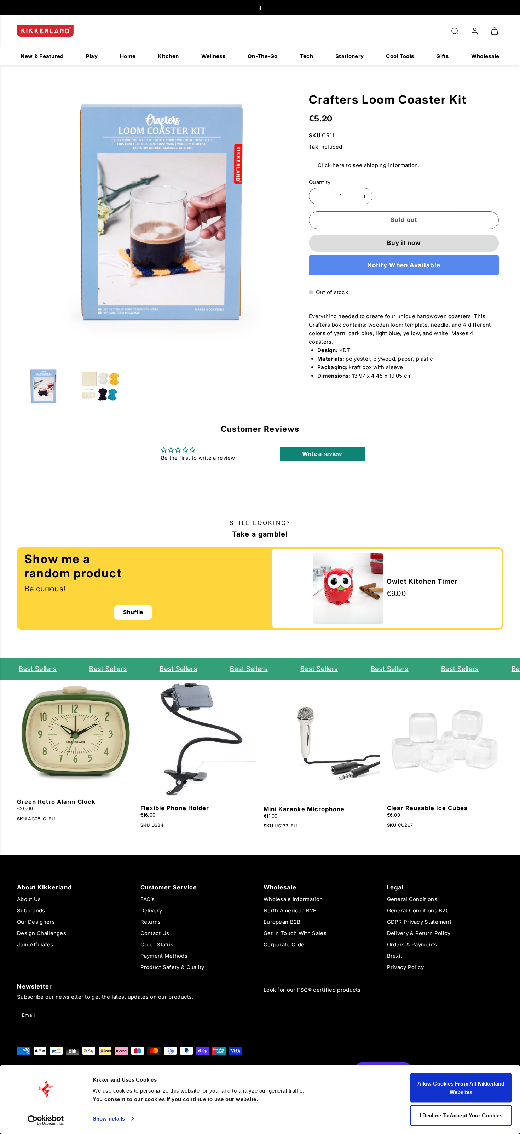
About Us (29, 899)
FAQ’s (147, 899)
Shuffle (133, 612)
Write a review (322, 453)
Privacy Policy (405, 967)
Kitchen (168, 56)
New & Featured (42, 56)
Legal (395, 887)
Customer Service (168, 887)
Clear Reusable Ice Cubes (427, 808)
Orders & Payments (412, 944)
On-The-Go (263, 56)
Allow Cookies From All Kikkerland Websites (460, 1088)
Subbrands (31, 910)
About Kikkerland (44, 887)
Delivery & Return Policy (419, 933)
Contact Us (154, 933)
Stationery (349, 56)
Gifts (442, 56)
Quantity (319, 182)
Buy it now (403, 242)
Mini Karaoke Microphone (304, 809)
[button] (454, 31)
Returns (150, 921)
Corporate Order (285, 944)
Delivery (151, 910)
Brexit (395, 955)
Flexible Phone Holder (174, 808)
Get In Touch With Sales (295, 933)
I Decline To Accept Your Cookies (461, 1115)
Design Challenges (41, 933)
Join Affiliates (35, 944)
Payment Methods (164, 955)
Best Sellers (24, 669)
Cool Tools (400, 56)
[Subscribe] (249, 1015)
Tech (306, 56)
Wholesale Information (293, 899)
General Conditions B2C (418, 910)
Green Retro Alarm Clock (56, 801)
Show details (109, 1119)
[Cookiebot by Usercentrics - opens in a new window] (46, 1120)
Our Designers (36, 921)
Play (92, 56)
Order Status (157, 944)
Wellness (213, 56)
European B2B (282, 921)
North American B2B (290, 910)
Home (127, 56)
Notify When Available (403, 265)
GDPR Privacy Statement (419, 921)
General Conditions (412, 899)
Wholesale (485, 56)
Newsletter (34, 986)
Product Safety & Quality (172, 967)
